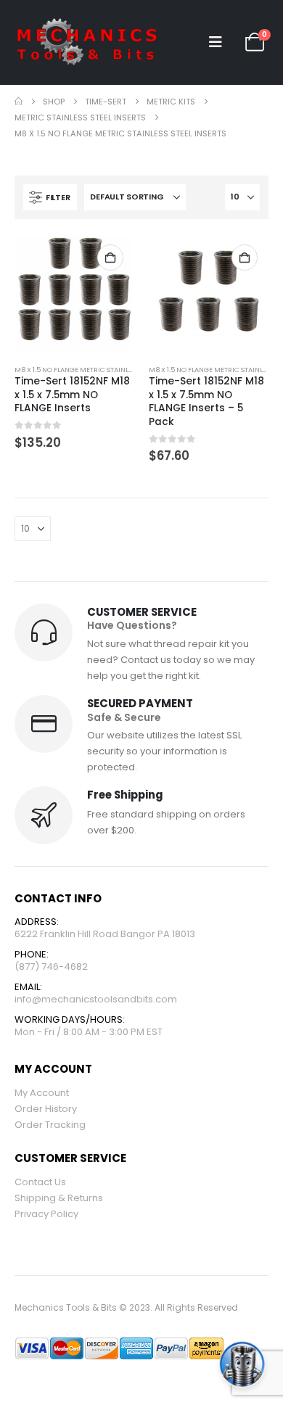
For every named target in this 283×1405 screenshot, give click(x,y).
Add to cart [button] (110, 257)
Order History (46, 1109)
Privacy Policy (46, 1214)
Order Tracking (50, 1125)
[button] (215, 42)
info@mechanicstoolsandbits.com (96, 999)
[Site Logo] (87, 42)
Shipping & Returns (59, 1198)
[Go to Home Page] (18, 102)
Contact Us (40, 1182)
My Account (42, 1093)
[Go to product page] (74, 293)
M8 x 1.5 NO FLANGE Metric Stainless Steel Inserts (100, 369)
